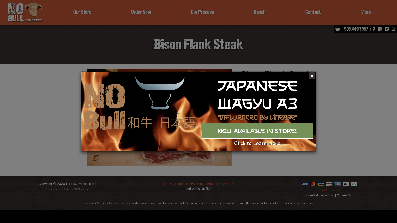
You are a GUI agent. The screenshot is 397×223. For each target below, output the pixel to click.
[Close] (312, 75)
